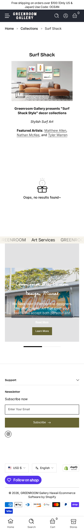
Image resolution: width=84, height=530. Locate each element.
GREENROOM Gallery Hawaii (40, 493)
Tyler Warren (57, 135)
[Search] (56, 15)
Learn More (42, 331)
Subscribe (39, 422)
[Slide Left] (8, 5)
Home (9, 28)
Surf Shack (53, 28)
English (45, 468)
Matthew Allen (55, 130)
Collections (29, 28)
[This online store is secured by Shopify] (71, 468)
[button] (56, 15)
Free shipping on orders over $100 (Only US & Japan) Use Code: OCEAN (42, 5)
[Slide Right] (76, 5)
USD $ (17, 468)
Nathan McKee (28, 135)
